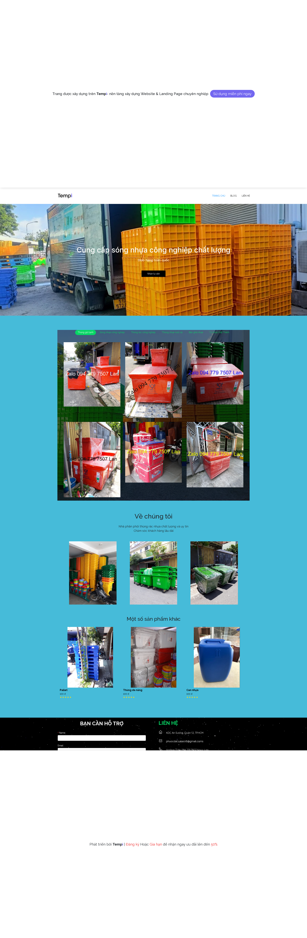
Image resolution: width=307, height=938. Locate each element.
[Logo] (65, 196)
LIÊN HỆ (246, 195)
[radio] (61, 697)
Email (60, 745)
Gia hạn (156, 844)
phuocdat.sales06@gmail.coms (184, 741)
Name (62, 733)
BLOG (233, 195)
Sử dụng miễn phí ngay (232, 94)
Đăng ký (132, 844)
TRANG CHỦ (218, 195)
